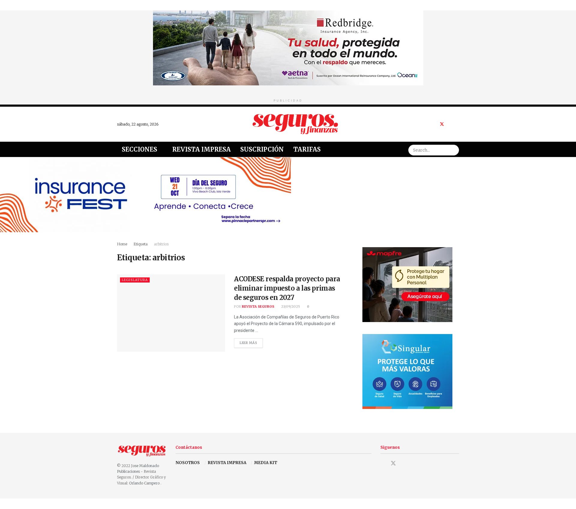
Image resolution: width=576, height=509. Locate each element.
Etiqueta (141, 244)
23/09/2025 (290, 306)
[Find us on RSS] (457, 124)
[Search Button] (453, 149)
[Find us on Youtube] (450, 124)
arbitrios (161, 244)
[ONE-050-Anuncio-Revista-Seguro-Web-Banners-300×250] (407, 371)
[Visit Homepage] (295, 124)
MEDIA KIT (265, 462)
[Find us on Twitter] (442, 124)
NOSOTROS (188, 462)
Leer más (251, 341)
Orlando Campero (144, 483)
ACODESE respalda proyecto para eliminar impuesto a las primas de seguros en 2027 (287, 288)
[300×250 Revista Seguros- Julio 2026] (407, 284)
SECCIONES (139, 149)
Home (122, 244)
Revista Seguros (258, 306)
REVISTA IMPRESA (227, 462)
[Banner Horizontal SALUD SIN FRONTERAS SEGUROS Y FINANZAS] (288, 47)
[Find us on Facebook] (434, 124)
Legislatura (135, 280)
